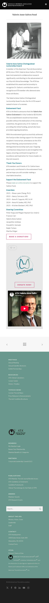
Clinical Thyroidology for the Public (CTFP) (22, 488)
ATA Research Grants (15, 500)
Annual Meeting (13, 363)
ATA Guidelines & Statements (18, 482)
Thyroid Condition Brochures (18, 399)
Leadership (12, 522)
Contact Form (13, 544)
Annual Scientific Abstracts (17, 366)
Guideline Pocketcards (15, 485)
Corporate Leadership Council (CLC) (20, 461)
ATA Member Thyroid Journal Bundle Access (23, 479)
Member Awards (14, 497)
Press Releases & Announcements (19, 396)
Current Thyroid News (15, 393)
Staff (10, 526)
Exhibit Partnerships (15, 369)
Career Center (13, 381)
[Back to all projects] (24, 343)
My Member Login (14, 446)
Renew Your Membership (16, 449)
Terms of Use (19, 553)
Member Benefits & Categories (18, 452)
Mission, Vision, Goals (15, 519)
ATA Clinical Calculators (16, 378)
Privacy (10, 553)
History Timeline (13, 384)
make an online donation (21, 183)
